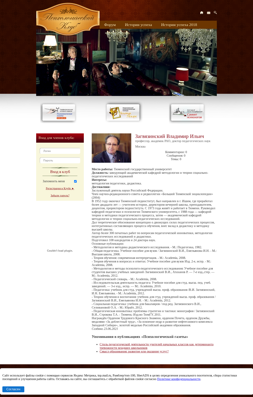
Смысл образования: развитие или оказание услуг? (134, 351)
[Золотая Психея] (124, 122)
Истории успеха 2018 (179, 24)
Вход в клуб (60, 171)
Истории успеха (138, 24)
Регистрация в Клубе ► (60, 188)
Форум (110, 24)
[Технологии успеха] (188, 124)
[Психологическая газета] (59, 122)
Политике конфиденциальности (178, 379)
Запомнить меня (54, 181)
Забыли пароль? (60, 195)
